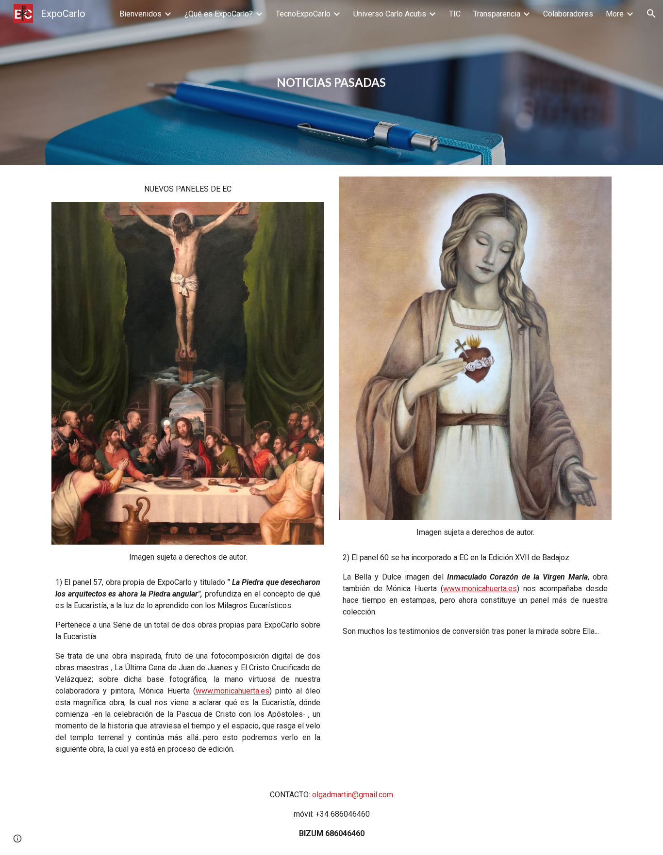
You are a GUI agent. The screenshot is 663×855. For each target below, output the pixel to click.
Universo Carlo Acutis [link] (389, 13)
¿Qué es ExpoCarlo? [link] (218, 13)
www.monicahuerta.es (232, 690)
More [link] (615, 13)
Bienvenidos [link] (140, 13)
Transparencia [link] (496, 13)
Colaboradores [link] (568, 13)
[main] (331, 82)
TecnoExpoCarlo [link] (303, 13)
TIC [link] (455, 13)
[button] (651, 13)
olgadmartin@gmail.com (352, 794)
